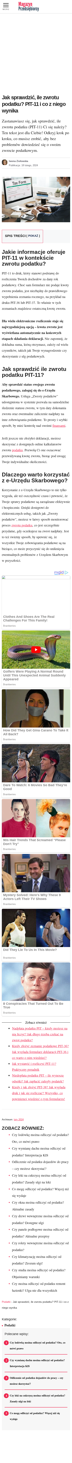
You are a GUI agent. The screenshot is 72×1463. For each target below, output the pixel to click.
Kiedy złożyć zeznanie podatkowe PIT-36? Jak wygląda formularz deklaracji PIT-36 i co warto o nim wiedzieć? (40, 1052)
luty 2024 (19, 1119)
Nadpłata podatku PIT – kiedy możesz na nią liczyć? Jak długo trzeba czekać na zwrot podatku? (39, 1034)
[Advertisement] (36, 54)
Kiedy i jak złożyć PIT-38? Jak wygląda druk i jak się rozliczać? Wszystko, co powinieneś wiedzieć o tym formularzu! (38, 1093)
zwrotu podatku (21, 525)
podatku (17, 450)
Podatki (6, 1301)
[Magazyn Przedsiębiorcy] (29, 6)
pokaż (33, 235)
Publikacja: (23, 165)
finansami (58, 425)
